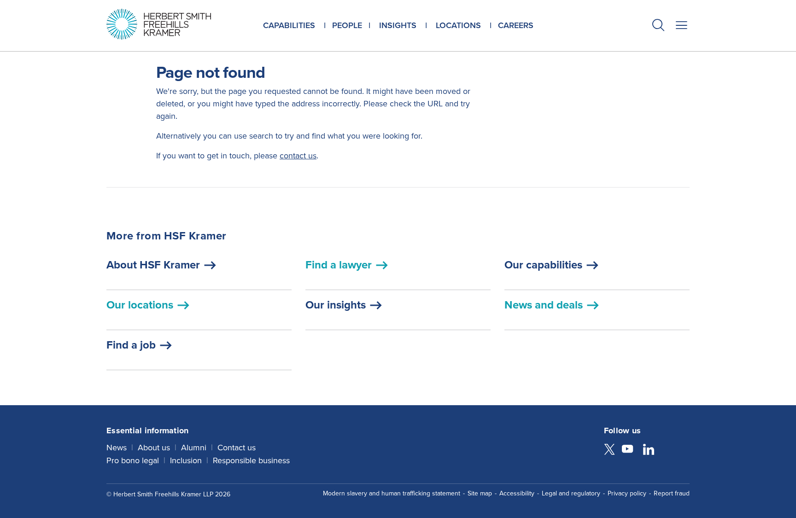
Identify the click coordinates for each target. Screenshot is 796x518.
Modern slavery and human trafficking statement (391, 493)
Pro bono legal (132, 460)
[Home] (170, 24)
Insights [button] (397, 25)
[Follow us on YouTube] (627, 450)
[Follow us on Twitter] (609, 450)
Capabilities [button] (289, 25)
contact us (298, 156)
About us (154, 448)
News (116, 448)
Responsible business (251, 460)
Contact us (236, 448)
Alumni (193, 448)
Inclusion (186, 460)
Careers (515, 25)
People (347, 25)
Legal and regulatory (571, 493)
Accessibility (516, 493)
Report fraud (672, 493)
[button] (658, 26)
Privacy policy (627, 493)
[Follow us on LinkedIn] (648, 450)
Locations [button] (458, 25)
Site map (480, 493)
